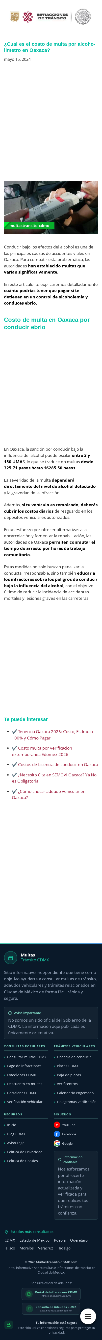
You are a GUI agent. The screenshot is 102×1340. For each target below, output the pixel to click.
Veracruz (45, 1248)
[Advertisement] (51, 123)
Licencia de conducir (74, 1057)
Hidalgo (64, 1248)
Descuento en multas (24, 1083)
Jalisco (9, 1248)
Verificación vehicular (25, 1101)
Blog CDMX (16, 1134)
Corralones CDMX (21, 1093)
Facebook (69, 1134)
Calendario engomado (75, 1093)
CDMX (9, 1240)
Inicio (11, 1125)
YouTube (68, 1125)
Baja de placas (69, 1075)
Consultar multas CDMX (27, 1057)
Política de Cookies (22, 1160)
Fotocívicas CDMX (21, 1075)
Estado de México (35, 1240)
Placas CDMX (67, 1065)
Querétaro (79, 1240)
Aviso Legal (16, 1142)
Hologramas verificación (77, 1101)
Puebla (60, 1240)
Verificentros (67, 1083)
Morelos (27, 1248)
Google (67, 1143)
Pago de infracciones (24, 1065)
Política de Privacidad (25, 1152)
